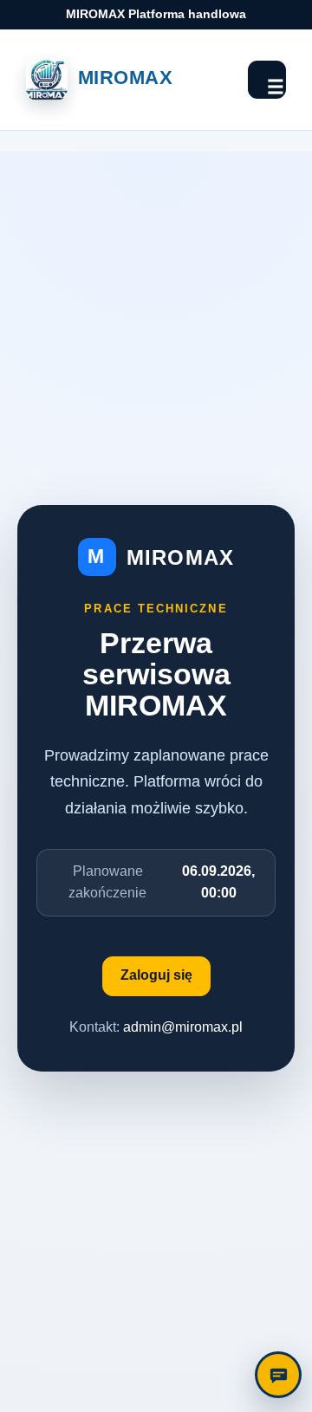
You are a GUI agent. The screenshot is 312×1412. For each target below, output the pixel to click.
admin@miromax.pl (183, 1027)
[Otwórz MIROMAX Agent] (278, 1374)
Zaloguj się (156, 975)
